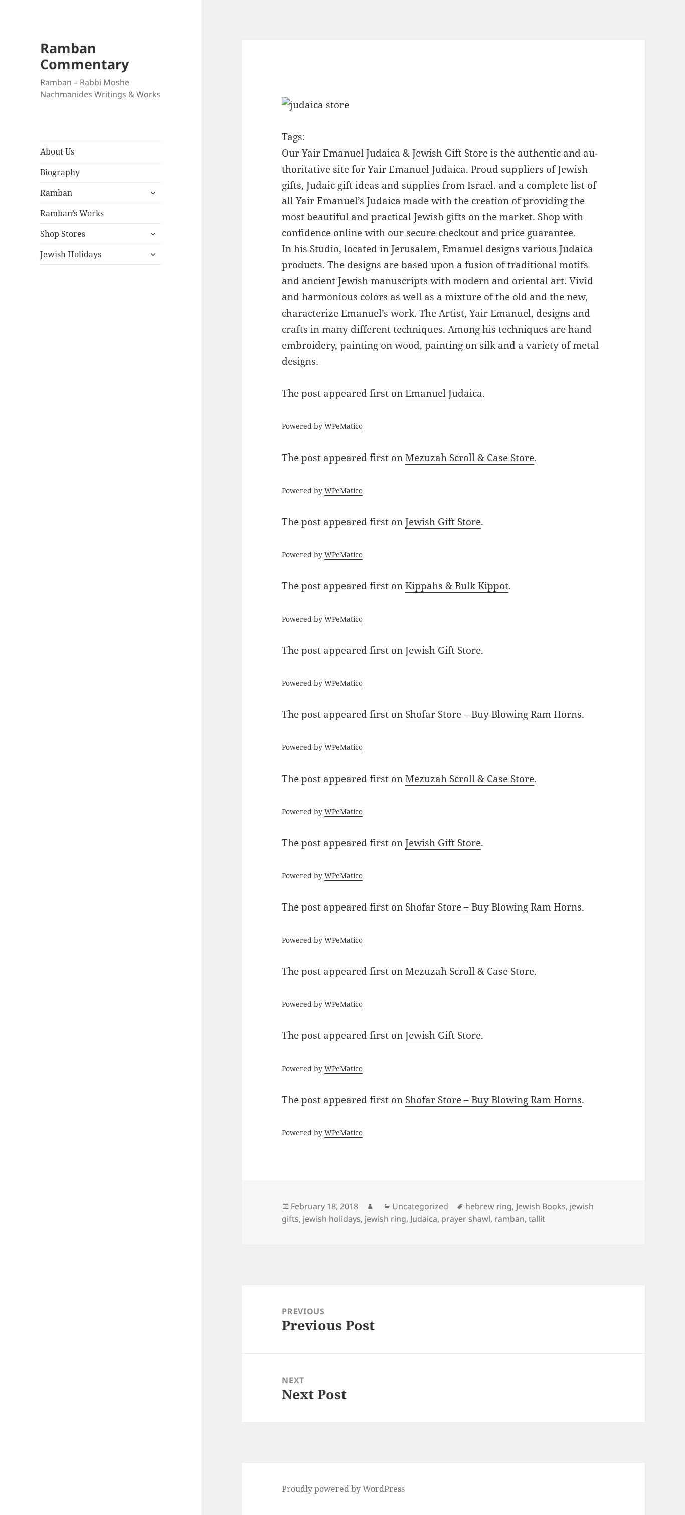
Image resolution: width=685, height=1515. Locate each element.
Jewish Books (541, 1206)
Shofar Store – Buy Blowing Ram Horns (493, 714)
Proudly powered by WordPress (343, 1488)
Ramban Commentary (84, 56)
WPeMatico (343, 426)
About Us (57, 151)
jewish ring (385, 1218)
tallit (537, 1218)
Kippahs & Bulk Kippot (456, 585)
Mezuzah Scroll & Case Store (469, 457)
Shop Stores (62, 233)
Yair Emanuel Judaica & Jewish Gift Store (395, 153)
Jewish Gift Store (443, 521)
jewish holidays (332, 1218)
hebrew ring (488, 1206)
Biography (60, 172)
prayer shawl (465, 1218)
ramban (509, 1218)
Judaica (423, 1218)
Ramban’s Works (72, 213)
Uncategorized (420, 1206)
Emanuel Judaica (443, 393)
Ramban (56, 192)
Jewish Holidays (70, 254)
